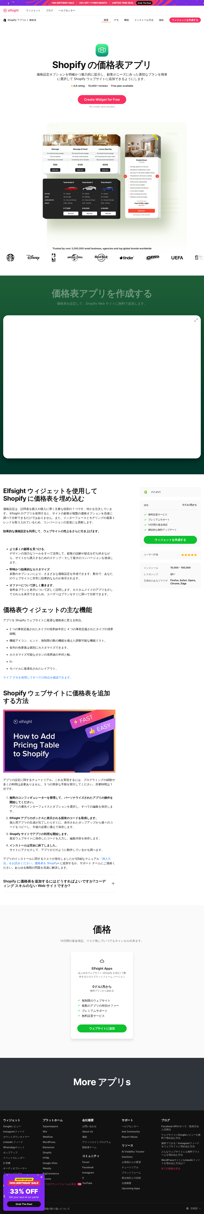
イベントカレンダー (14, 1157)
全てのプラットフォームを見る (62, 1184)
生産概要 (126, 1183)
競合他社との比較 (131, 1177)
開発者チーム (89, 1147)
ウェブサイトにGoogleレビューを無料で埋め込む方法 (180, 1136)
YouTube (87, 1183)
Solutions (127, 1156)
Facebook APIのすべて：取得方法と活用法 (180, 1128)
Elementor (49, 1147)
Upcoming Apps (131, 1188)
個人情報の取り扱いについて (54, 1208)
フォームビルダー (12, 1173)
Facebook (88, 1167)
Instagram (88, 1172)
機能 (126, 19)
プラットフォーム (131, 1172)
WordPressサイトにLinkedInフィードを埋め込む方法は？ (180, 1162)
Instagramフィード (13, 1131)
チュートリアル (130, 1167)
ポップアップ (10, 1152)
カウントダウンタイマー (16, 1136)
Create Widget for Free (102, 99)
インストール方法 (143, 19)
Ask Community (131, 1131)
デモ (116, 19)
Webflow (48, 1136)
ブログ (49, 10)
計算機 (6, 1163)
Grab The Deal (24, 1204)
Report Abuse (130, 1136)
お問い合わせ (89, 1126)
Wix (45, 1131)
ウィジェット (33, 10)
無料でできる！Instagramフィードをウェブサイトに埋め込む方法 (180, 1145)
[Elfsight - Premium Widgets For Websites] (10, 10)
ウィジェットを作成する (185, 19)
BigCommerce (51, 1173)
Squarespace (50, 1126)
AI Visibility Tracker (133, 1151)
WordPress (49, 1142)
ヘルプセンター (66, 10)
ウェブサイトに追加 (102, 1028)
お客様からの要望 (131, 1162)
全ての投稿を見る (170, 1168)
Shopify (47, 1152)
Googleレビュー (12, 1126)
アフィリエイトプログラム (96, 1142)
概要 (106, 19)
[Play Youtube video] (59, 741)
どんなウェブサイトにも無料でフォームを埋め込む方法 (180, 1153)
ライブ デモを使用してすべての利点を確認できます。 (38, 677)
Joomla (47, 1178)
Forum (85, 1162)
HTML (46, 1157)
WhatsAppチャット (14, 1147)
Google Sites (50, 1163)
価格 (161, 19)
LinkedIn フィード (13, 1142)
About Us (87, 1131)
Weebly (47, 1168)
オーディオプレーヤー (15, 1168)
